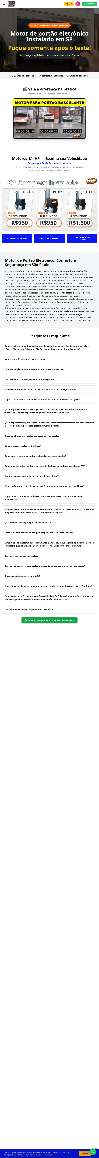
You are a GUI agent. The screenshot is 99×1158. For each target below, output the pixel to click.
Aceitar (85, 1153)
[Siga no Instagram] (77, 3)
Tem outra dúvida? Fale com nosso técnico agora (51, 620)
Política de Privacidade (44, 1155)
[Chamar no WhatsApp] (92, 1151)
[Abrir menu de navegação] (4, 3)
